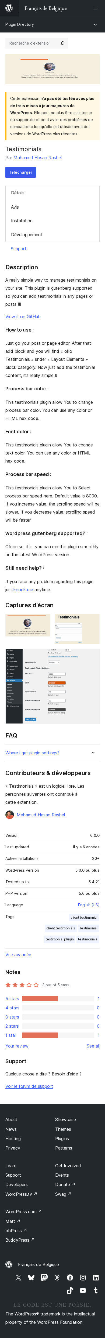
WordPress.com (23, 1211)
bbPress (16, 1230)
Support (18, 248)
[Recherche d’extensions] (62, 43)
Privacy (12, 1148)
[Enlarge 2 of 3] (92, 621)
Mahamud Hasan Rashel (37, 157)
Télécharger (20, 172)
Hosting (13, 1138)
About (11, 1119)
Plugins (62, 1138)
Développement (26, 234)
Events (62, 1175)
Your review (17, 1046)
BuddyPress (20, 1240)
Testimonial (88, 928)
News (11, 1129)
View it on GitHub (23, 316)
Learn (10, 1165)
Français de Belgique (38, 1264)
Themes (63, 1129)
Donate (65, 1184)
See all (93, 1046)
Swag (63, 1194)
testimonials (87, 939)
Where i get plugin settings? (32, 752)
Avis (15, 207)
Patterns (63, 1148)
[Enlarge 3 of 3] (92, 656)
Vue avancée (18, 954)
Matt (12, 1221)
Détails (17, 192)
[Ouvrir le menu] (96, 8)
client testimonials (60, 928)
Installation (22, 220)
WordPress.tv (21, 1194)
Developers (16, 1184)
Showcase (65, 1119)
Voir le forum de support (29, 1086)
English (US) (89, 905)
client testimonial (84, 917)
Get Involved (68, 1165)
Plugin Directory (19, 24)
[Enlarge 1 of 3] (43, 621)
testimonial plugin (60, 939)
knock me (23, 589)
